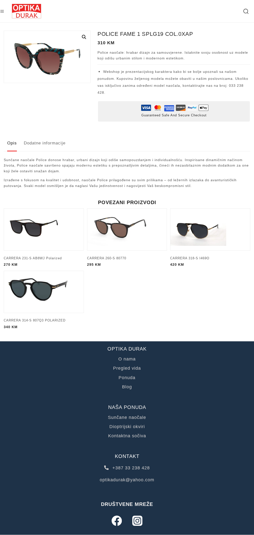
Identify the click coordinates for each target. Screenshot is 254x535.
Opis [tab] (12, 143)
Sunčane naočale (127, 417)
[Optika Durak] (26, 11)
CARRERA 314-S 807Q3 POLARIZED (34, 320)
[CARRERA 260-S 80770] (127, 229)
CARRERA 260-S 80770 (106, 258)
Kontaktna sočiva (127, 435)
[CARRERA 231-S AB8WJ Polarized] (44, 229)
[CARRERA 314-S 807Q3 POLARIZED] (44, 292)
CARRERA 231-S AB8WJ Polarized (33, 258)
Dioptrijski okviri (127, 426)
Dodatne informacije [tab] (44, 143)
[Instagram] (137, 520)
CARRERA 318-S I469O (189, 258)
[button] (84, 37)
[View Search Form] (246, 11)
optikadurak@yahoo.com (127, 479)
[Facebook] (116, 520)
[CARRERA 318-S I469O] (210, 229)
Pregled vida (127, 368)
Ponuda (127, 377)
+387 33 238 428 (130, 467)
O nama (127, 359)
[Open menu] (2, 11)
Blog (127, 386)
